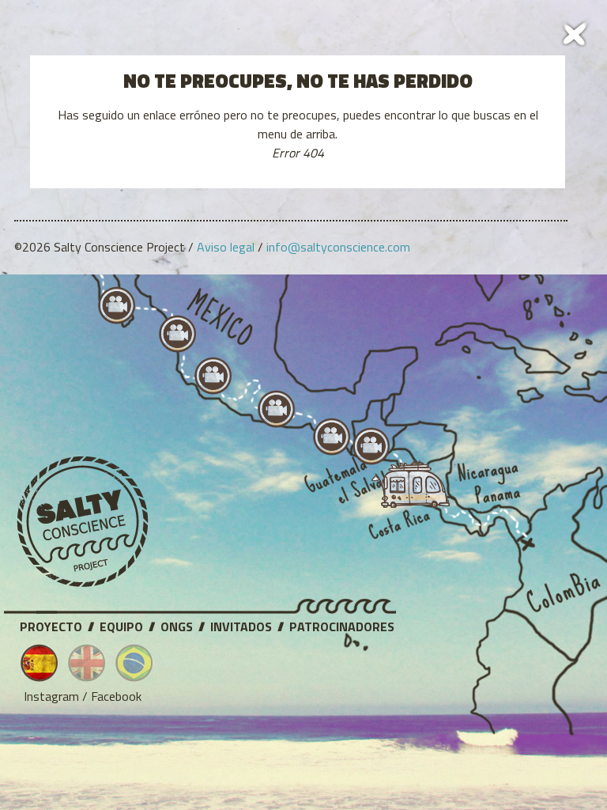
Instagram (51, 696)
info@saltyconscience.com (338, 246)
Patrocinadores (341, 624)
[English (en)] (87, 663)
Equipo (121, 624)
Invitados (241, 624)
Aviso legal (225, 246)
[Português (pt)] (134, 663)
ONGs (176, 624)
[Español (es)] (39, 663)
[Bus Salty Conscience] (403, 488)
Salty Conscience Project (83, 522)
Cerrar (575, 31)
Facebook (116, 696)
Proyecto (51, 624)
